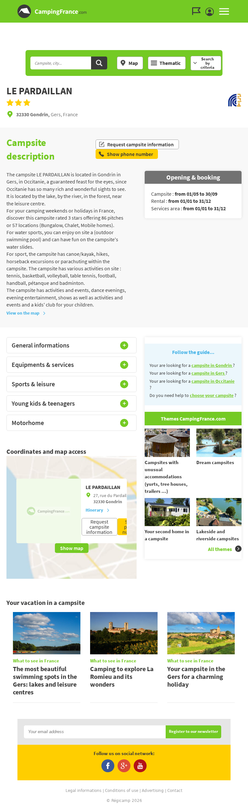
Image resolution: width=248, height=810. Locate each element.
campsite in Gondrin (212, 365)
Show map (71, 548)
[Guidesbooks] (198, 11)
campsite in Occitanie (212, 381)
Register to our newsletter (193, 731)
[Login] (211, 12)
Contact (174, 790)
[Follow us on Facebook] (107, 765)
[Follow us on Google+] (124, 765)
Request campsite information (140, 144)
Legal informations (83, 790)
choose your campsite (211, 395)
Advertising (153, 790)
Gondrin (114, 501)
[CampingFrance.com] (124, 11)
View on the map (22, 313)
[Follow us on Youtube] (140, 765)
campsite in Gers (208, 373)
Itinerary (94, 510)
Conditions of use (121, 790)
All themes (220, 549)
